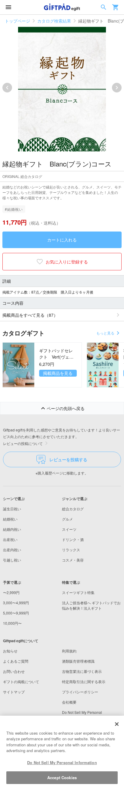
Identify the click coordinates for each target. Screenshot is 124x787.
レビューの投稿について (23, 443)
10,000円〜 (12, 623)
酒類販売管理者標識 (78, 661)
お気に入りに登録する (67, 262)
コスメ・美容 (73, 559)
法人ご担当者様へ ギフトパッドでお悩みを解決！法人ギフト (91, 605)
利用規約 (69, 650)
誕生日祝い (12, 508)
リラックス (71, 549)
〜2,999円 (11, 592)
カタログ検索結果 (54, 21)
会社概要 (69, 702)
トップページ (17, 21)
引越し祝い (12, 559)
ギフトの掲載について (21, 681)
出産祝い (10, 539)
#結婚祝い (14, 209)
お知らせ (10, 650)
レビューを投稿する (68, 459)
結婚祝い (10, 518)
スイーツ (69, 529)
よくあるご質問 (15, 661)
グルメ (67, 518)
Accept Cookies (62, 777)
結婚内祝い (12, 529)
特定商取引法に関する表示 (83, 681)
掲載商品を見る (58, 373)
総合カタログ (73, 508)
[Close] (116, 724)
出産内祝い (12, 549)
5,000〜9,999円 (16, 612)
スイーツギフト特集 (78, 592)
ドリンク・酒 (73, 539)
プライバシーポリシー (80, 691)
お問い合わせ (14, 671)
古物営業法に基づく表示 (82, 671)
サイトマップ (14, 691)
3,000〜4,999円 (16, 602)
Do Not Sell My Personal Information (62, 762)
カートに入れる (62, 240)
